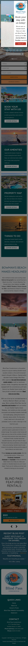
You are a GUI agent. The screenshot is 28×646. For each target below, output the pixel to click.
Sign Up (20, 44)
